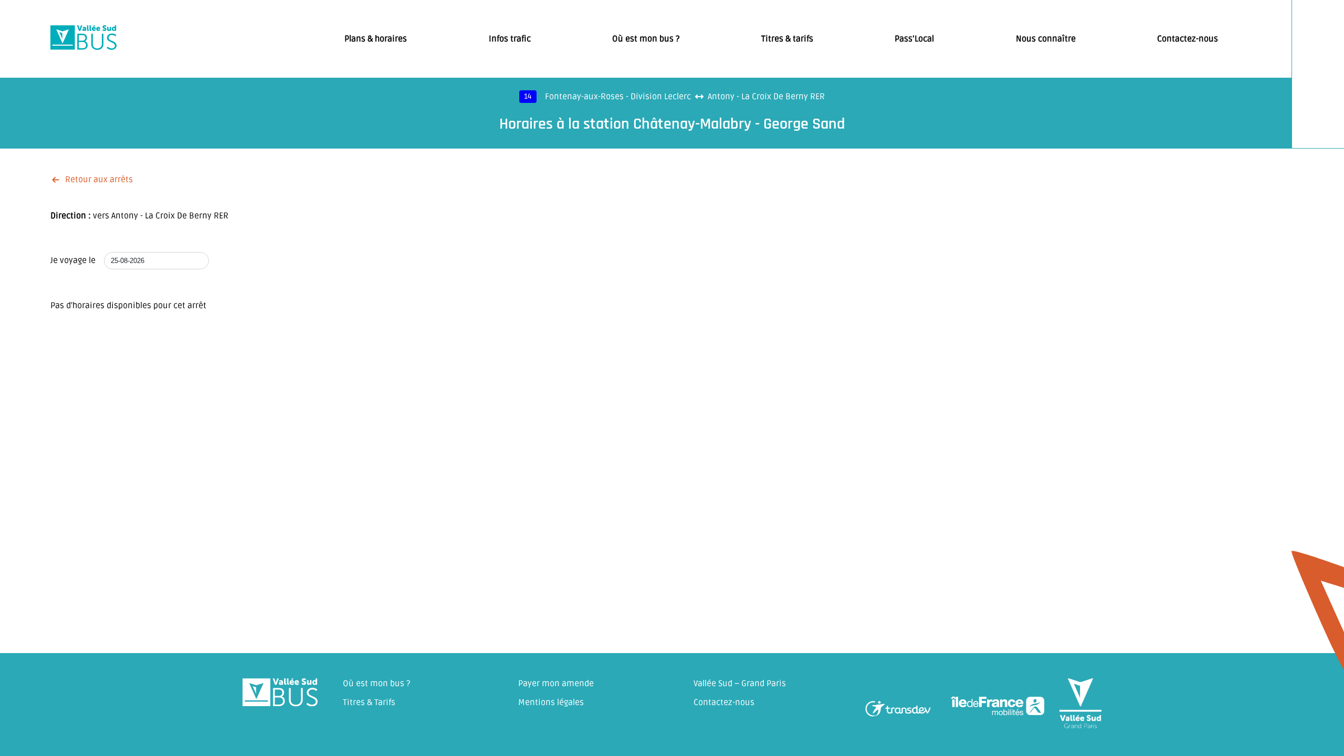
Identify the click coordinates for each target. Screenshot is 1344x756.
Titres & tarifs (787, 39)
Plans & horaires (375, 39)
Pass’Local (914, 39)
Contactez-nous (1187, 39)
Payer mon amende (556, 683)
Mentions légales (551, 702)
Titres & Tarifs (369, 702)
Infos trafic (510, 39)
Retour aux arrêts (99, 179)
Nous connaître (1046, 39)
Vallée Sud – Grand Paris (740, 683)
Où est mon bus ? (645, 39)
